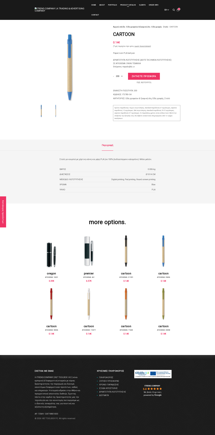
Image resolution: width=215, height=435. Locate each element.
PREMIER (89, 273)
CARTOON (126, 273)
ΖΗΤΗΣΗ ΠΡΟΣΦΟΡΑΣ (109, 381)
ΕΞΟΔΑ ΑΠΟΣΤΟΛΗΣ (108, 388)
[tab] (107, 145)
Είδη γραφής (157, 27)
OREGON (51, 273)
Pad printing (130, 179)
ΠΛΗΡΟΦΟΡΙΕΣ (106, 377)
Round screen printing (145, 179)
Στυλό (165, 27)
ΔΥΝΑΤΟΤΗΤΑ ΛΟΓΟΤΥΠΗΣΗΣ (112, 392)
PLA (153, 189)
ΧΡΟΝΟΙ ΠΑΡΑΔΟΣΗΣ (109, 384)
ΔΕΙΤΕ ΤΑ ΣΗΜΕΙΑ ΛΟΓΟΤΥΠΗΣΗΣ (156, 60)
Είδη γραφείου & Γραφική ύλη (138, 27)
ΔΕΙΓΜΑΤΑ (104, 395)
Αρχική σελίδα (119, 27)
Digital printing (117, 179)
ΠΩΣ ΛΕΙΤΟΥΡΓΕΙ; (144, 82)
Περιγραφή (107, 145)
